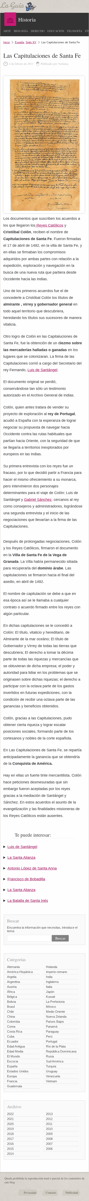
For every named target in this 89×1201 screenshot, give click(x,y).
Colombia (13, 1021)
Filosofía (74, 31)
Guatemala (14, 1086)
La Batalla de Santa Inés (27, 901)
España (19, 42)
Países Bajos (55, 1021)
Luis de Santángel (42, 370)
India (49, 977)
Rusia (50, 1056)
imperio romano (56, 972)
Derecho (37, 31)
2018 (10, 1134)
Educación (55, 31)
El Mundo (13, 1056)
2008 (49, 1139)
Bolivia (11, 1001)
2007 (49, 1143)
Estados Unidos (18, 1071)
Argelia (11, 977)
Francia (12, 1081)
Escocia (12, 1061)
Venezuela (53, 1076)
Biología (21, 31)
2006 (49, 1148)
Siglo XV (31, 42)
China (11, 1016)
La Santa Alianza (21, 857)
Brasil (11, 1006)
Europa (12, 1076)
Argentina (13, 982)
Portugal (51, 1041)
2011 (49, 1124)
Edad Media (15, 1051)
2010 (49, 1129)
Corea (11, 1026)
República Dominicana (61, 1051)
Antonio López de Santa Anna (32, 868)
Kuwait (50, 996)
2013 (49, 1114)
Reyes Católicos (49, 225)
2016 (10, 1143)
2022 (10, 1114)
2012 (49, 1119)
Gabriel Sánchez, (38, 500)
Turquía (51, 1066)
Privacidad (30, 1193)
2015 (10, 1148)
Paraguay (52, 1031)
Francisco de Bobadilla (26, 879)
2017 (10, 1139)
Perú (49, 1036)
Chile (10, 1011)
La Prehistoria (55, 1001)
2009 (49, 1134)
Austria (12, 986)
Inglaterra (52, 982)
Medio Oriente (55, 1011)
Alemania (13, 967)
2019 (10, 1129)
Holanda (51, 967)
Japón (50, 991)
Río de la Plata (56, 1046)
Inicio (6, 42)
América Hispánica (20, 972)
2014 (10, 1153)
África (11, 991)
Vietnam (51, 1081)
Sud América (54, 1061)
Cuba (10, 1036)
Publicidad (72, 1193)
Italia (49, 986)
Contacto (51, 1193)
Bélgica (12, 996)
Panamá (51, 1026)
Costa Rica (14, 1031)
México (51, 1006)
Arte (7, 31)
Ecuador (12, 1041)
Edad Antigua (16, 1046)
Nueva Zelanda (56, 1016)
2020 (10, 1124)
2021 (10, 1119)
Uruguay (52, 1071)
